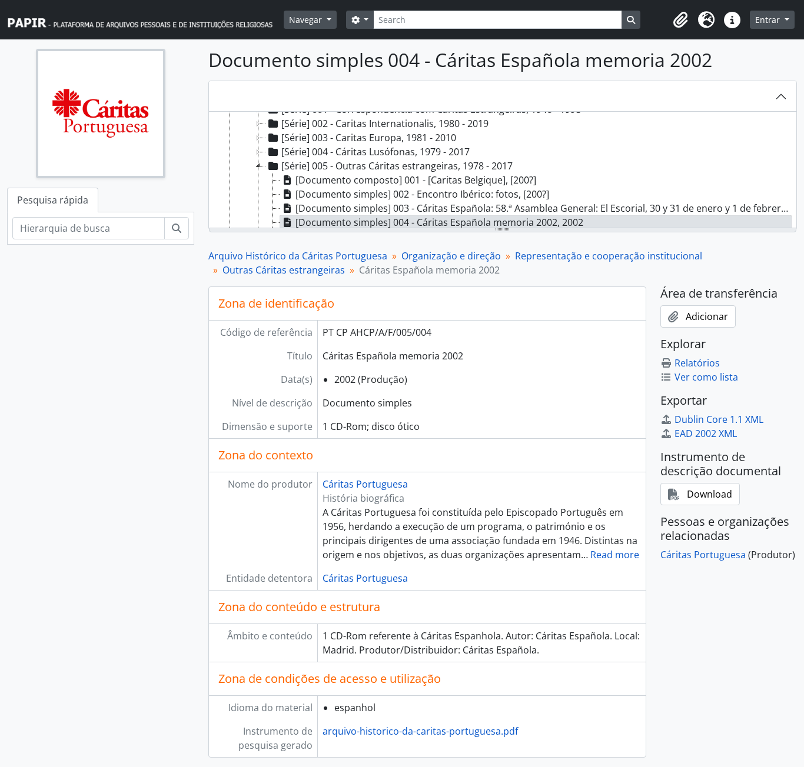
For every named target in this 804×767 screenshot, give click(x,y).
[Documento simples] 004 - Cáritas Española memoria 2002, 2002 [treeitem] (439, 222)
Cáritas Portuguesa (365, 484)
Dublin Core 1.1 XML (719, 419)
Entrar (768, 19)
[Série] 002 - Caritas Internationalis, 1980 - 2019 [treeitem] (385, 123)
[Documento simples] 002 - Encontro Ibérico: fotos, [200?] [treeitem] (422, 194)
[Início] (145, 20)
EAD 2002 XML (706, 433)
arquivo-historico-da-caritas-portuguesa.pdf (420, 731)
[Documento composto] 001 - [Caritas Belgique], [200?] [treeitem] (415, 180)
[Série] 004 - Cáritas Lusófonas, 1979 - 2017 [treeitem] (375, 151)
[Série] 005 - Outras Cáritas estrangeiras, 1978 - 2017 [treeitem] (397, 165)
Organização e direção (451, 255)
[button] (680, 20)
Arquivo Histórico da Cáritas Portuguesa (297, 255)
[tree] (503, 170)
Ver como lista (706, 377)
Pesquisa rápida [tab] (52, 200)
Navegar (306, 19)
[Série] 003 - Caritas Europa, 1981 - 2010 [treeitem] (368, 137)
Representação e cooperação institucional (608, 255)
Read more (614, 554)
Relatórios (697, 362)
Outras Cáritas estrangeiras (283, 270)
